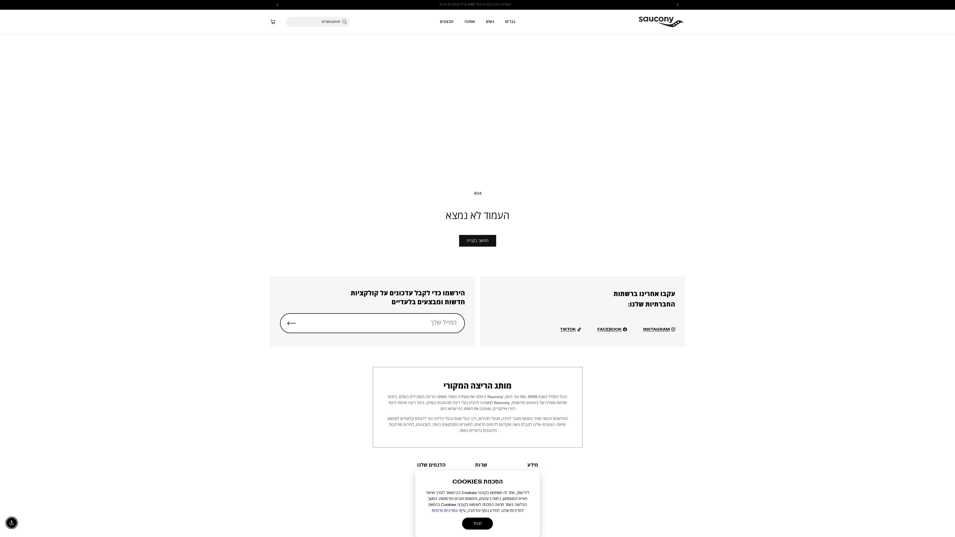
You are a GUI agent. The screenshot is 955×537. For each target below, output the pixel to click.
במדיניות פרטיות (445, 511)
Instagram (656, 329)
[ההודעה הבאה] (277, 4)
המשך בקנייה (478, 241)
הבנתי (478, 523)
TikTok (568, 329)
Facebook (609, 329)
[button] (510, 22)
